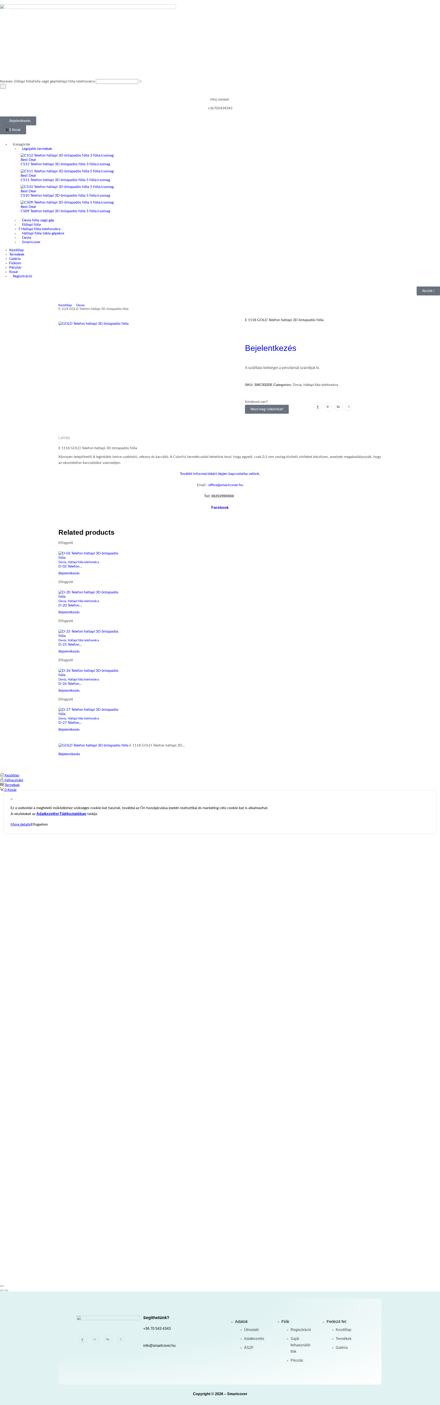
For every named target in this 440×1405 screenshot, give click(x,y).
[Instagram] (328, 406)
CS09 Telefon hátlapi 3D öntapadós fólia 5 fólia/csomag (65, 211)
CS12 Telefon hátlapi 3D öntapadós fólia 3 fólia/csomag (65, 164)
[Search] (3, 86)
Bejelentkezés (270, 348)
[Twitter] (95, 1339)
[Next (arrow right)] (6, 1290)
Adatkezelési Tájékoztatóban (61, 814)
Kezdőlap (65, 305)
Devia (80, 305)
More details (21, 824)
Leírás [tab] (64, 437)
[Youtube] (338, 406)
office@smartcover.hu (225, 485)
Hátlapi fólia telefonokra (320, 385)
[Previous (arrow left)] (2, 1290)
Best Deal (28, 160)
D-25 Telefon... (70, 644)
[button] (18, 120)
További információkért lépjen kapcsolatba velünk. (220, 474)
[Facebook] (318, 406)
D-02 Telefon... (70, 566)
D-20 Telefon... (70, 605)
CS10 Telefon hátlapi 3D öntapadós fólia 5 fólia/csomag (65, 195)
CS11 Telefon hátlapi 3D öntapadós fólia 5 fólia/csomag (65, 180)
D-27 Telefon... (70, 723)
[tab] (220, 437)
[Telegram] (348, 406)
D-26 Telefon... (70, 684)
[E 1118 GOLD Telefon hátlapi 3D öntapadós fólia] (93, 745)
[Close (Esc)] (2, 1286)
